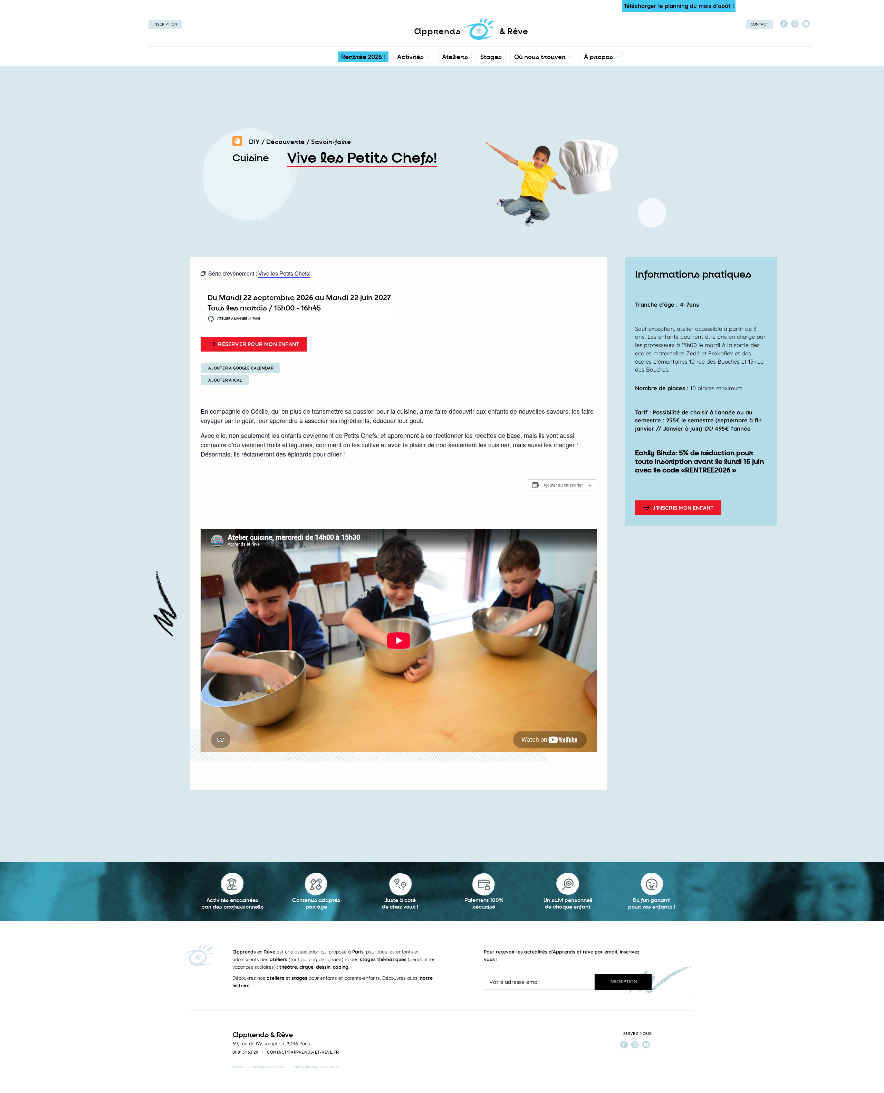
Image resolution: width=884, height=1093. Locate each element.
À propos (598, 57)
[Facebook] (784, 24)
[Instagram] (795, 24)
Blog (591, 102)
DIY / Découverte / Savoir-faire (300, 142)
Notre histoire (601, 88)
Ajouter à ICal (225, 380)
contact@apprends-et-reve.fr (303, 1052)
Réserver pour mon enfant (258, 344)
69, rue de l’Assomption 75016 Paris (271, 1044)
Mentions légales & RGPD (316, 1067)
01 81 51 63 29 (245, 1052)
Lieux (541, 102)
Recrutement (600, 116)
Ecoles (543, 88)
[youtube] (806, 24)
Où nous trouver (540, 57)
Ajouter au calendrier (563, 485)
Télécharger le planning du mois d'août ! (679, 5)
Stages (491, 57)
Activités (410, 57)
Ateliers (455, 57)
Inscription (165, 24)
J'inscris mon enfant (683, 507)
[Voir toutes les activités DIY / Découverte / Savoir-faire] (237, 142)
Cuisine (250, 158)
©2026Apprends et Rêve (258, 1067)
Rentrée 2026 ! (363, 57)
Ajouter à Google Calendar (240, 368)
